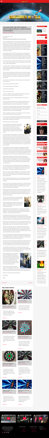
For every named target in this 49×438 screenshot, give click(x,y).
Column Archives (33, 431)
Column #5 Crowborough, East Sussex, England (8, 364)
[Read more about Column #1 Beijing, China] (9, 297)
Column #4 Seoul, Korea (23, 336)
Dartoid (24, 428)
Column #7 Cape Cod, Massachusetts (7, 391)
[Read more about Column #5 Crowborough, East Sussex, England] (9, 356)
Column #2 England (22, 300)
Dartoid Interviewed (34, 428)
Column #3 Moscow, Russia (9, 331)
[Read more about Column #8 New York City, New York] (25, 384)
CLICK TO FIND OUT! (42, 138)
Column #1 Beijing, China (8, 306)
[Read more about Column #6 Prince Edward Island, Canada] (25, 355)
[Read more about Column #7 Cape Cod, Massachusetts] (9, 384)
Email (37, 117)
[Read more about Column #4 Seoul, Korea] (25, 327)
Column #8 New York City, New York (23, 391)
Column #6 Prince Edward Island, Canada (23, 362)
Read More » (20, 312)
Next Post (31, 282)
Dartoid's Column (6, 32)
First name (38, 110)
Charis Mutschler (23, 431)
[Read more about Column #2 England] (25, 294)
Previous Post (4, 282)
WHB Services (44, 429)
